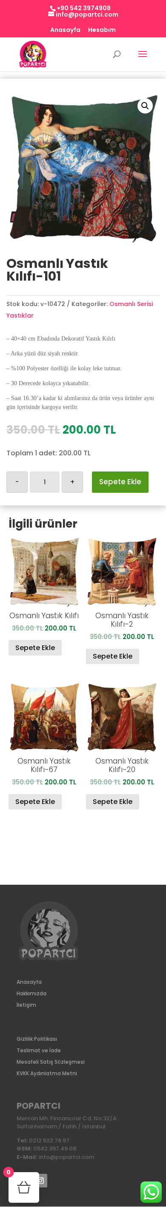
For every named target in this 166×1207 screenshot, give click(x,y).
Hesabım (102, 30)
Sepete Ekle (120, 482)
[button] (145, 106)
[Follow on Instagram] (40, 1180)
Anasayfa (65, 30)
